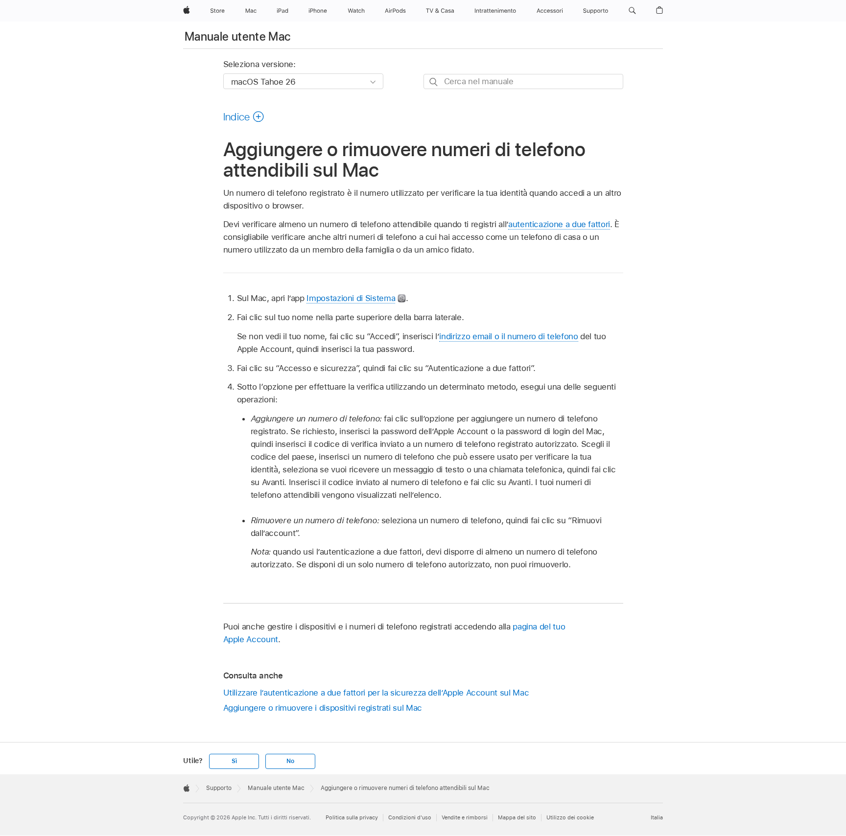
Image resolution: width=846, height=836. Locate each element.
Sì (234, 761)
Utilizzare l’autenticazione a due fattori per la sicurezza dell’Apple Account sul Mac (376, 692)
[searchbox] (523, 81)
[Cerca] (434, 82)
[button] (632, 11)
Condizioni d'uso (409, 817)
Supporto (219, 788)
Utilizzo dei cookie (570, 817)
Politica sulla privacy (352, 817)
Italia (657, 817)
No (290, 761)
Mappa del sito (517, 817)
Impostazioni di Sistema (350, 298)
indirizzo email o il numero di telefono (508, 336)
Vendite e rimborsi (465, 817)
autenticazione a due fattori (559, 224)
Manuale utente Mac (237, 36)
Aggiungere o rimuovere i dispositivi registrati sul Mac (322, 708)
